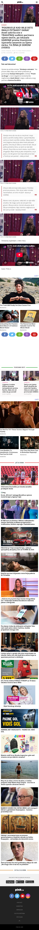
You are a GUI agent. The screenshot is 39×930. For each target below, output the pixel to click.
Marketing (19, 906)
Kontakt (19, 902)
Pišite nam (19, 917)
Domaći (4, 25)
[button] (2, 379)
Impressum (19, 910)
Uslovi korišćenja (19, 913)
